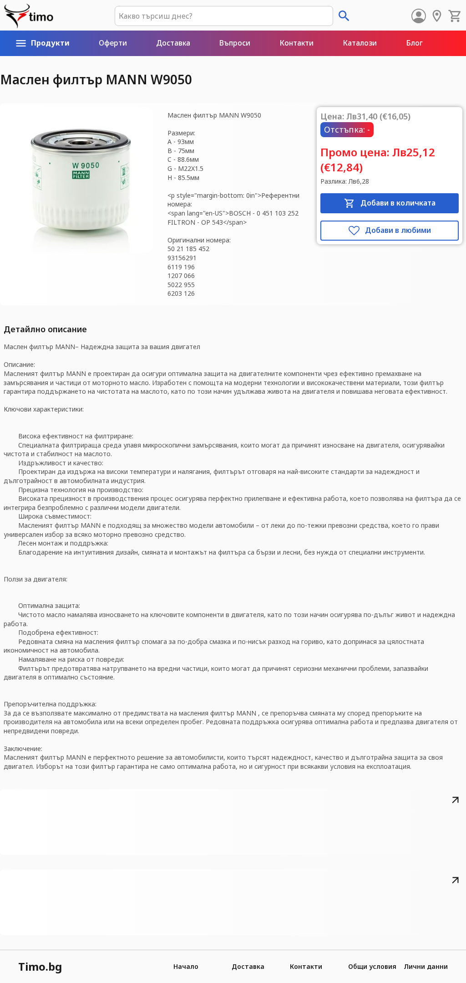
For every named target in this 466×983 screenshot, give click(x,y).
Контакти (306, 966)
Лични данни (426, 966)
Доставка (248, 966)
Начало (185, 966)
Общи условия (372, 966)
